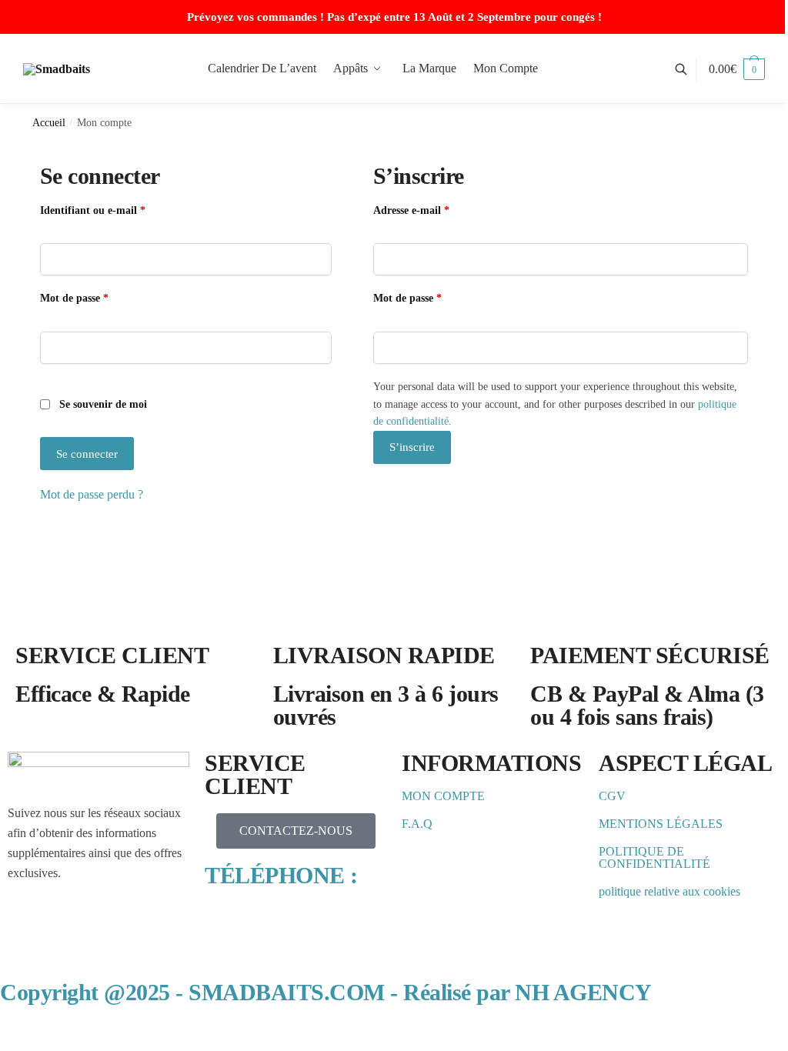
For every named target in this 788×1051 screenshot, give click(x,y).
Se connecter (87, 454)
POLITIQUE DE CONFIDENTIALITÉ (654, 857)
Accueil (48, 122)
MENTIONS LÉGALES (661, 823)
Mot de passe (100, 297)
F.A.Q (417, 823)
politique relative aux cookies (669, 891)
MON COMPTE (443, 795)
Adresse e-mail (437, 209)
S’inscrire (412, 447)
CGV (612, 795)
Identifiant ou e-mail (119, 209)
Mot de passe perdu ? (91, 494)
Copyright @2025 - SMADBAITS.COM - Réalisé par (326, 992)
